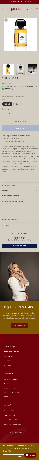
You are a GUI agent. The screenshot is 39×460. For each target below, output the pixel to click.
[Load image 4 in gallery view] (32, 69)
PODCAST (7, 397)
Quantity (5, 109)
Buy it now (20, 128)
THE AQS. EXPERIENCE (12, 388)
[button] (27, 9)
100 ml (7, 104)
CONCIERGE (8, 356)
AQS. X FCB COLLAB (11, 392)
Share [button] (7, 225)
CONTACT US (9, 411)
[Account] (32, 9)
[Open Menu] (3, 9)
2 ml (17, 104)
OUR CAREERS (9, 415)
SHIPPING (7, 365)
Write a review (19, 245)
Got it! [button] (19, 456)
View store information (14, 141)
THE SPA (7, 384)
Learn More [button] (7, 451)
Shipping (5, 96)
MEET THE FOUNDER (11, 379)
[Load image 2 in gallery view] (20, 69)
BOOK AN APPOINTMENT (13, 424)
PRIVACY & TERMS (11, 420)
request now (19, 325)
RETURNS (7, 361)
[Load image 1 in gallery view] (8, 69)
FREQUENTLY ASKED (11, 352)
